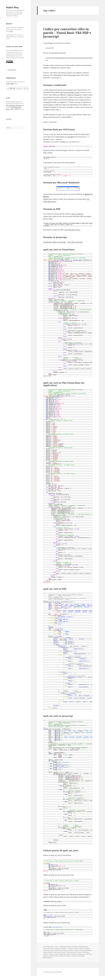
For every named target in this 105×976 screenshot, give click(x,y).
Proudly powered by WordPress (52, 972)
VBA (51, 948)
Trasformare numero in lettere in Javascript (71, 954)
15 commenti (48, 958)
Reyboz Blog (12, 7)
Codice (71, 948)
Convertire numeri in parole (51, 950)
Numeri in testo (52, 952)
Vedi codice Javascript (75, 242)
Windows (63, 948)
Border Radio (10, 83)
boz (57, 946)
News (75, 946)
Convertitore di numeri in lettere (69, 950)
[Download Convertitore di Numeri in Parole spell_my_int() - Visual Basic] (68, 188)
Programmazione (83, 946)
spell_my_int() (62, 952)
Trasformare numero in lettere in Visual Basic (71, 956)
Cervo (11, 31)
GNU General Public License (70, 92)
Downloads (64, 946)
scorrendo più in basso (72, 230)
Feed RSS (8, 119)
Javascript (71, 946)
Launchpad (70, 137)
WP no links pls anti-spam (13, 105)
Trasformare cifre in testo (73, 952)
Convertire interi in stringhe (81, 948)
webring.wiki (12, 70)
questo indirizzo (77, 214)
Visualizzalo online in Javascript (54, 242)
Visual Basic (56, 948)
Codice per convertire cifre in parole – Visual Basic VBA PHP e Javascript (67, 32)
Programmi (46, 948)
